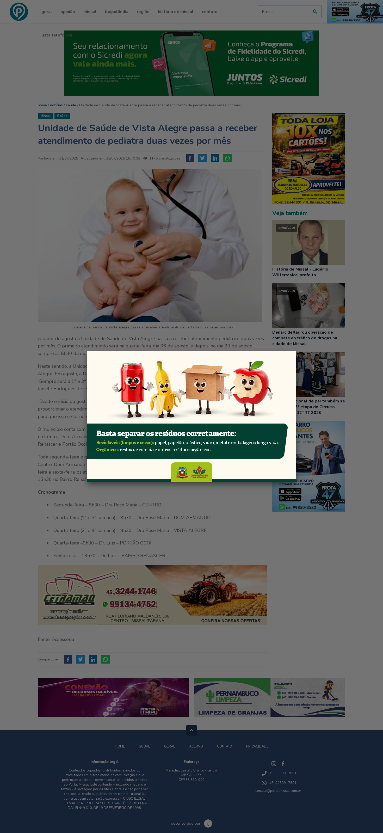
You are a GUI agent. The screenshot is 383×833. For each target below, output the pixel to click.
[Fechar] (295, 351)
